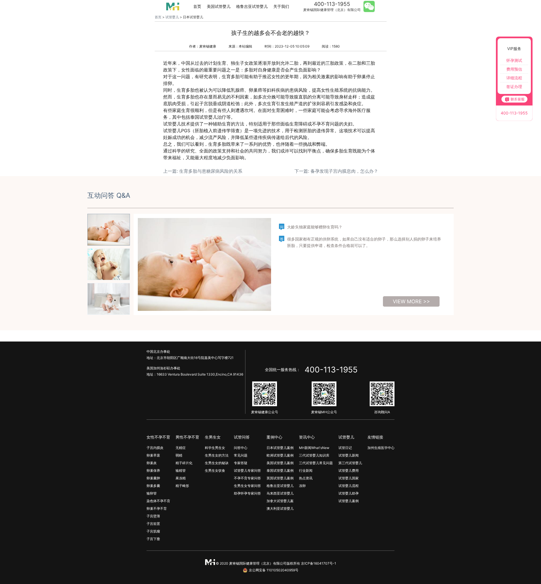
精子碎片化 (184, 463)
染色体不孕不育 (158, 501)
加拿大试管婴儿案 (280, 501)
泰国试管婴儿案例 (280, 470)
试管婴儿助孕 (348, 493)
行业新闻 (305, 470)
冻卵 (302, 486)
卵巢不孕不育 (157, 508)
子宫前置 (153, 524)
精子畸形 (182, 486)
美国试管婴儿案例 (280, 463)
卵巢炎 (152, 463)
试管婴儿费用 (348, 470)
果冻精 (181, 478)
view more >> (411, 301)
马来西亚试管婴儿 (280, 493)
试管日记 (345, 448)
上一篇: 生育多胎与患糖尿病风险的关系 (202, 171)
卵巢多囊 (153, 486)
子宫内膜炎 (155, 448)
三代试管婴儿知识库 (314, 455)
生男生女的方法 (217, 455)
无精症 (181, 448)
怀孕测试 (514, 60)
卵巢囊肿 (153, 478)
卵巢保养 (153, 470)
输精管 (181, 470)
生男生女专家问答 (247, 486)
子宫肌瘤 (153, 531)
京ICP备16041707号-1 (318, 563)
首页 (197, 6)
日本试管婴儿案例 (280, 448)
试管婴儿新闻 (348, 455)
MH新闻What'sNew (314, 448)
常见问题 (240, 455)
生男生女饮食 (215, 470)
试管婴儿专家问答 (247, 470)
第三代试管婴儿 (350, 463)
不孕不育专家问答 (247, 478)
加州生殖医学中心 (380, 448)
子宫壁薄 (153, 516)
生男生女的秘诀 (217, 463)
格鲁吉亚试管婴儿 (252, 6)
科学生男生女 (215, 448)
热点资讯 (305, 478)
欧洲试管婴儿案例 (280, 455)
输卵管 (152, 493)
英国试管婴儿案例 (280, 478)
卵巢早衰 (153, 455)
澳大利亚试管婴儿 (280, 508)
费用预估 (514, 69)
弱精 (179, 455)
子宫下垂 (153, 539)
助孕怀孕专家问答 (247, 493)
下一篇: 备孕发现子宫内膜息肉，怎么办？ (336, 171)
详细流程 (514, 77)
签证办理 (514, 86)
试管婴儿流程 (348, 486)
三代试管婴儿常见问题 (316, 463)
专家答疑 (240, 463)
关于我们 (281, 6)
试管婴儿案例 (348, 501)
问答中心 (240, 448)
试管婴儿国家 (348, 478)
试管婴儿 (172, 17)
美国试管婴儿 (218, 6)
